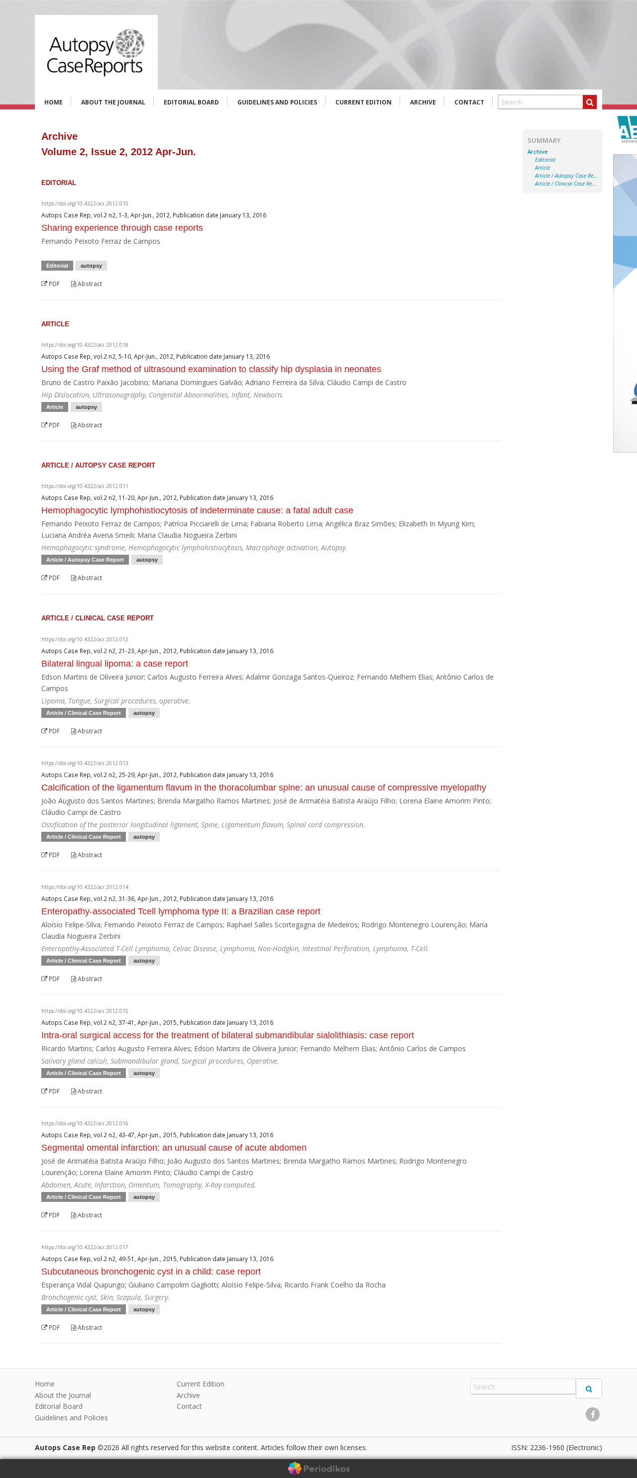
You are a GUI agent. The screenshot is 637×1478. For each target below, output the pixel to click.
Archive (423, 102)
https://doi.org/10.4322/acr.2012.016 (84, 1123)
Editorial (545, 159)
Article (542, 167)
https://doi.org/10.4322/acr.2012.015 (84, 1010)
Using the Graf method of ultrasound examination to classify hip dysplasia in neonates (211, 369)
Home (53, 102)
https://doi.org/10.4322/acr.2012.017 (84, 1247)
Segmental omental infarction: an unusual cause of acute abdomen (174, 1148)
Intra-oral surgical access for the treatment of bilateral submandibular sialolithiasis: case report (227, 1035)
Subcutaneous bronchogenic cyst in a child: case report (151, 1272)
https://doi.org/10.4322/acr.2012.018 (84, 344)
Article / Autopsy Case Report (566, 175)
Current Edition (363, 102)
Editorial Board (191, 102)
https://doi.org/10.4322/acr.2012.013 (84, 763)
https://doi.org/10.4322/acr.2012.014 (84, 887)
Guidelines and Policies (277, 102)
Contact (469, 102)
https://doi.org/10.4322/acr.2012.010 (84, 203)
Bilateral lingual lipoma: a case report (114, 664)
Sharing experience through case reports (122, 228)
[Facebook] (593, 1414)
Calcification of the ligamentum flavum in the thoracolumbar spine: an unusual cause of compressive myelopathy (263, 787)
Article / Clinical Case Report (566, 183)
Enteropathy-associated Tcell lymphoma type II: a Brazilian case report (180, 911)
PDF (53, 284)
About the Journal (113, 102)
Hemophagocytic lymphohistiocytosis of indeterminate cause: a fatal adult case (197, 510)
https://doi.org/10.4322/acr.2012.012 (84, 639)
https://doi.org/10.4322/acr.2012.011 (84, 486)
